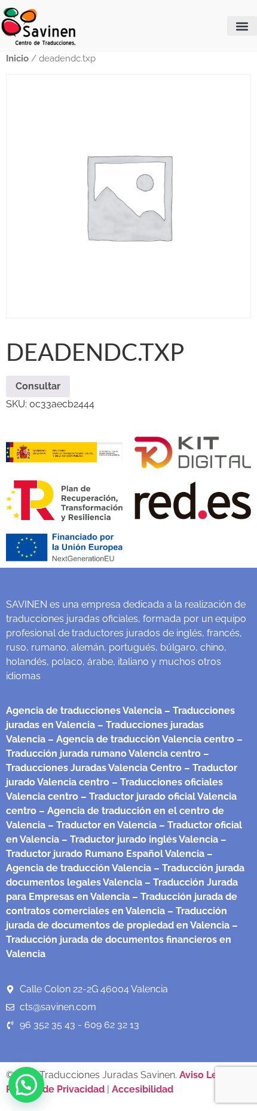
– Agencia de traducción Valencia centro (139, 739)
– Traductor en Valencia (101, 825)
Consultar (38, 386)
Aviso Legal (206, 1075)
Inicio (17, 58)
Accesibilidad (142, 1089)
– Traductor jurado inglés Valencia (140, 839)
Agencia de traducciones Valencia (84, 710)
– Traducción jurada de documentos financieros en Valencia (122, 940)
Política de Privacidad (55, 1089)
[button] (242, 26)
